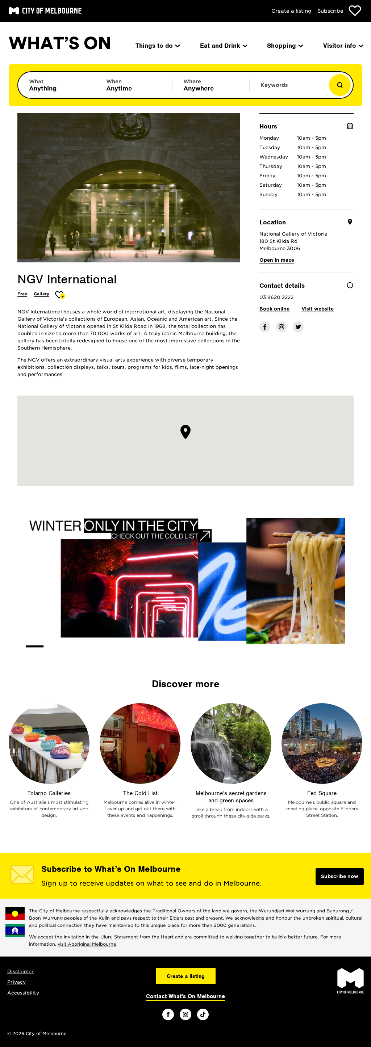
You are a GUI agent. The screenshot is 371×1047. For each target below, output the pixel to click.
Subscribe (330, 11)
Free (22, 293)
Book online (274, 309)
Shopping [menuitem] (281, 46)
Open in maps (276, 260)
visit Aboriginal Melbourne (87, 944)
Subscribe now (339, 876)
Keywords (274, 85)
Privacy (16, 982)
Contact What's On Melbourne (185, 996)
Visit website (317, 309)
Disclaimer (20, 971)
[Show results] (340, 85)
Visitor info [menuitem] (339, 46)
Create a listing (291, 11)
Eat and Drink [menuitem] (220, 46)
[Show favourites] (354, 11)
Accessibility (23, 993)
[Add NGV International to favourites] (60, 295)
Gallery (41, 293)
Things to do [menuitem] (154, 46)
